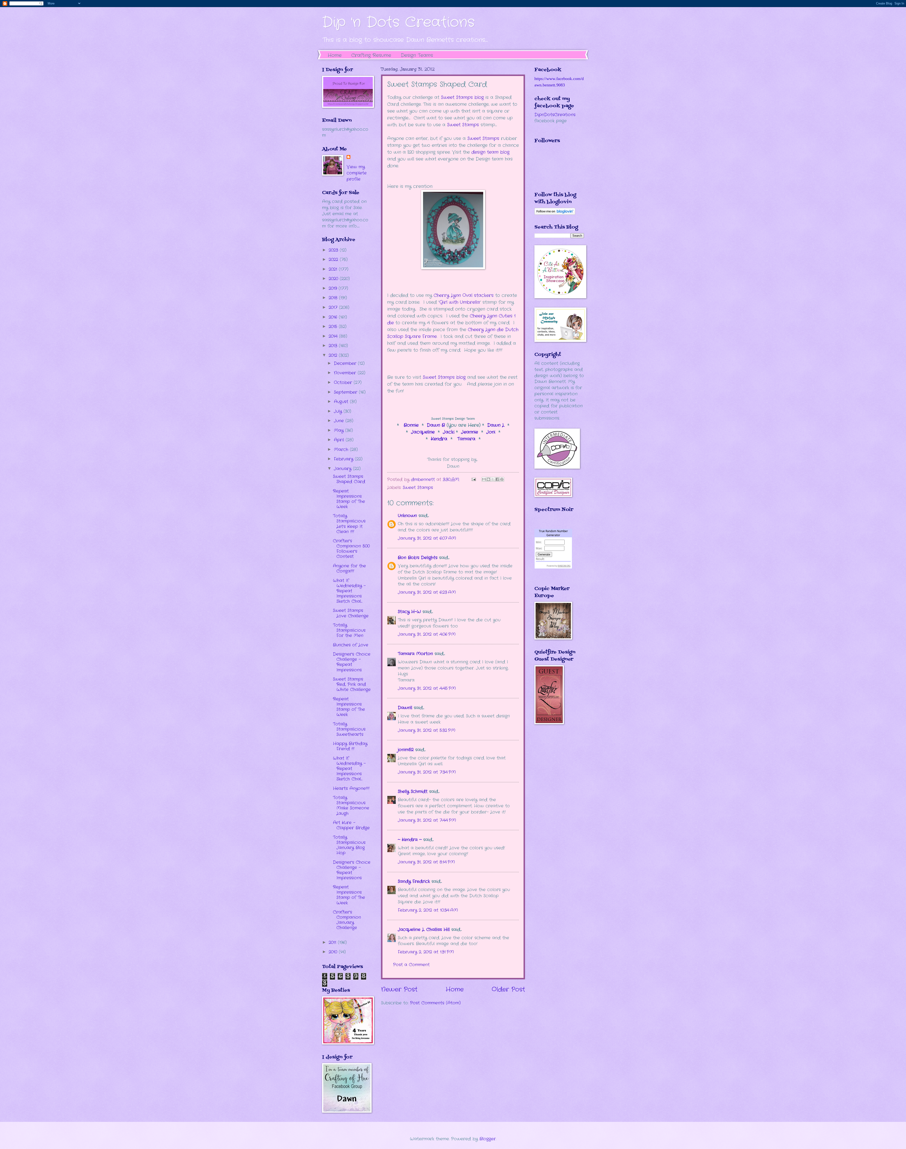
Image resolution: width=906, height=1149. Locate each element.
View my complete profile (357, 173)
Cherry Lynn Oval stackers (464, 295)
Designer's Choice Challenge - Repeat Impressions (351, 662)
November (346, 373)
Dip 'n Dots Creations (398, 22)
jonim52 (406, 750)
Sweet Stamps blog (444, 377)
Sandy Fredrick (414, 881)
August (342, 402)
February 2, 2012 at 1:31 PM (426, 952)
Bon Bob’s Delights (417, 558)
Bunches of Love (350, 645)
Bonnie (412, 425)
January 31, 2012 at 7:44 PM (427, 820)
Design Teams (417, 55)
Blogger (487, 1139)
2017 (334, 307)
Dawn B (436, 425)
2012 (334, 355)
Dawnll (405, 708)
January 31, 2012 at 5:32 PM (426, 730)
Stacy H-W (409, 612)
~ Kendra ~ (410, 840)
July (339, 411)
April (340, 440)
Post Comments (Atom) (435, 1003)
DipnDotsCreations (554, 115)
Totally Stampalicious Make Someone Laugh (351, 805)
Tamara (467, 439)
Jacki (448, 432)
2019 (334, 288)
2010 (334, 952)
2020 (334, 279)
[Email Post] (474, 479)
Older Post (508, 989)
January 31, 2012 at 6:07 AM (427, 538)
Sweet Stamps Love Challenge (351, 613)
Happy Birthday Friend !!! (350, 746)
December (346, 363)
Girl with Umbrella (459, 302)
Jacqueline (423, 432)
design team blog (490, 152)
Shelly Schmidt (413, 791)
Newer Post (399, 989)
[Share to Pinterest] (501, 479)
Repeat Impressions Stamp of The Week (349, 499)
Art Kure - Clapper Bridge (351, 825)
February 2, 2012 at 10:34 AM (428, 910)
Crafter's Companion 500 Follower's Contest (351, 549)
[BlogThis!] (488, 479)
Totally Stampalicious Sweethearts (349, 729)
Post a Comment (411, 965)
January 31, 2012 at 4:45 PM (427, 688)
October (344, 382)
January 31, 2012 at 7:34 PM (427, 772)
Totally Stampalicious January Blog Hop (349, 845)
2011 (333, 942)
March (342, 449)
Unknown (407, 516)
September (346, 392)
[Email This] (484, 479)
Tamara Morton (415, 654)
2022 (334, 260)
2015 (334, 327)
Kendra (439, 439)
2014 (334, 336)
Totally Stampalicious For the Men (349, 630)
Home (335, 55)
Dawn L (495, 425)
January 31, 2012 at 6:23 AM (427, 592)
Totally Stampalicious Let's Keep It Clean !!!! (349, 524)
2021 (334, 269)
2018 (334, 298)
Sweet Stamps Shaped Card (349, 479)
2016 (334, 317)
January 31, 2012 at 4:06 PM (427, 634)
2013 (334, 346)
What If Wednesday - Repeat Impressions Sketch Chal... (349, 590)
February (344, 459)
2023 (334, 250)
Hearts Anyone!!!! (351, 788)
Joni (491, 432)
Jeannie (469, 432)
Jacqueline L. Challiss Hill (424, 929)
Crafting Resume (371, 55)
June (339, 421)
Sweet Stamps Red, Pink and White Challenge (352, 684)
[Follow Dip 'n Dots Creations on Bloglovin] (554, 213)
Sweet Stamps (464, 125)
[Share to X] (493, 479)
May (339, 430)
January (343, 469)
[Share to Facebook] (497, 479)
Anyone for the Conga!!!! (349, 568)
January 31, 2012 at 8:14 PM (426, 862)
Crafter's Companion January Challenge (347, 920)
